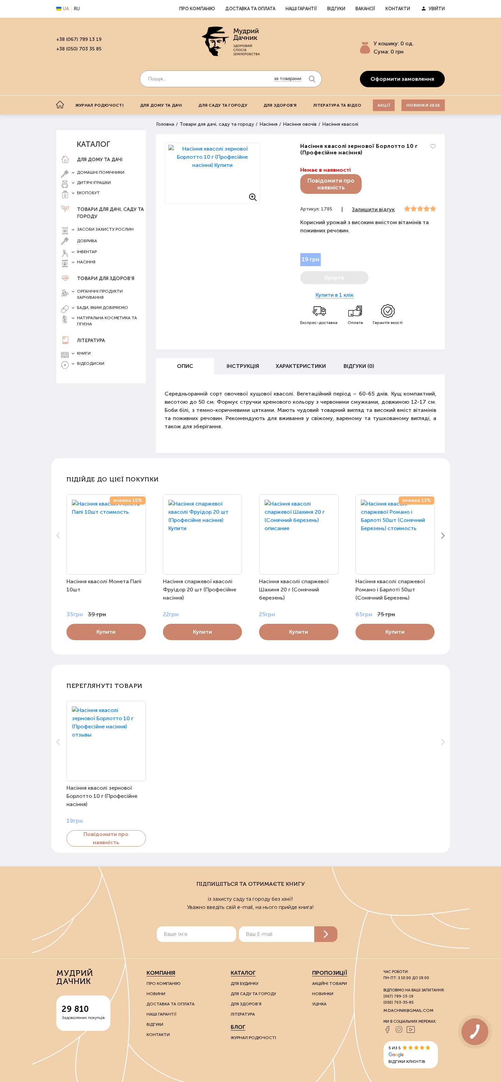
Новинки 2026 (423, 105)
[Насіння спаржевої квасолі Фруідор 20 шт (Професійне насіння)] (202, 534)
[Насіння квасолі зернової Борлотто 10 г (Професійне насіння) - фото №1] (212, 173)
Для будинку (244, 983)
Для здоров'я (280, 105)
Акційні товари (329, 983)
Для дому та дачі (161, 105)
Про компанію (197, 8)
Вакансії (365, 8)
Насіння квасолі (340, 124)
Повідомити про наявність (330, 184)
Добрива (87, 240)
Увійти (437, 8)
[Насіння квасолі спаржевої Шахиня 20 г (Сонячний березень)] (298, 534)
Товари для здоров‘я (105, 278)
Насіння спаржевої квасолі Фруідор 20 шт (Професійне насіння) (199, 589)
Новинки (322, 993)
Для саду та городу (222, 105)
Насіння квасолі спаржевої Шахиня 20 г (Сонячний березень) (294, 589)
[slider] (420, 208)
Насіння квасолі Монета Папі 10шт (103, 585)
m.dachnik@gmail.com (408, 1010)
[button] (443, 535)
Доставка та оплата (250, 8)
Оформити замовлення (402, 79)
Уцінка (319, 1004)
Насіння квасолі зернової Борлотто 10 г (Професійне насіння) (101, 796)
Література (91, 340)
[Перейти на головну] (231, 41)
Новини (156, 993)
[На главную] (60, 104)
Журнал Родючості (253, 1037)
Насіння (268, 124)
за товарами (287, 78)
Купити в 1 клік (334, 295)
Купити (106, 632)
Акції (384, 105)
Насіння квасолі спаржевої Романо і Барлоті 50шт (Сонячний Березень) (390, 589)
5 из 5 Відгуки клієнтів (407, 1055)
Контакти (397, 8)
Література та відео (337, 105)
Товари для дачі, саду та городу (110, 212)
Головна (165, 124)
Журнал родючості (99, 105)
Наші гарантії (301, 8)
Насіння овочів (300, 124)
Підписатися (325, 934)
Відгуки (336, 8)
